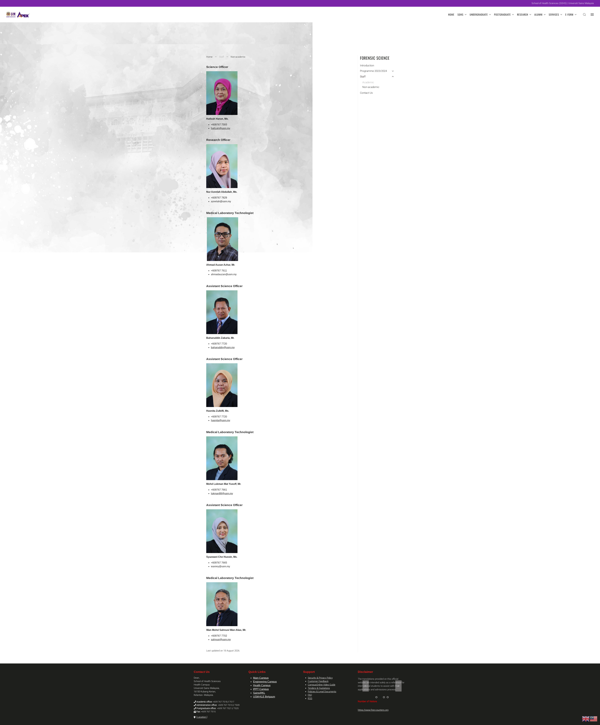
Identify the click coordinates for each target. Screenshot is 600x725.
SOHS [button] (460, 14)
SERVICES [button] (554, 14)
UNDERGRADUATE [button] (479, 14)
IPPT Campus (261, 689)
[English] (586, 718)
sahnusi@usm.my (221, 639)
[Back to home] (18, 14)
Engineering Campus (265, 681)
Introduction (367, 65)
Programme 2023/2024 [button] (373, 70)
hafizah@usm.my (220, 128)
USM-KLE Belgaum (264, 696)
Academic (368, 82)
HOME (451, 14)
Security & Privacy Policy (320, 677)
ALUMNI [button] (538, 14)
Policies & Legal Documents (322, 691)
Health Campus (261, 685)
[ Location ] (201, 717)
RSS (310, 698)
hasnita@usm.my (220, 420)
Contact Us (366, 92)
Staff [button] (363, 76)
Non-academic (370, 87)
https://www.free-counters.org (373, 710)
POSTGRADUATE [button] (502, 14)
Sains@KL (259, 693)
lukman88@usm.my (222, 493)
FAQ (310, 695)
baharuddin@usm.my (223, 347)
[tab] (376, 697)
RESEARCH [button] (522, 14)
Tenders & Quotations (319, 688)
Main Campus (261, 678)
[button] (584, 14)
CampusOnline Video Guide (321, 684)
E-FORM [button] (569, 14)
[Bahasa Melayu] (594, 718)
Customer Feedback (318, 681)
